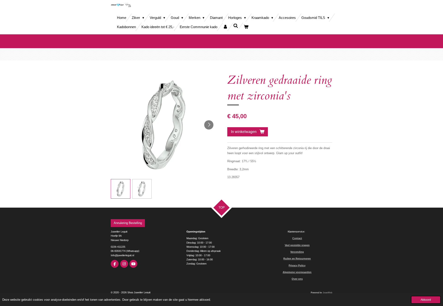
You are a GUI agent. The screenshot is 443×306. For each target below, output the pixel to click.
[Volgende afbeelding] (208, 124)
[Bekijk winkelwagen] (246, 27)
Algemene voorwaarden (297, 272)
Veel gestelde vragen (297, 245)
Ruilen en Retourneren (297, 258)
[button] (120, 189)
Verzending (297, 251)
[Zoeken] (235, 26)
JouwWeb (327, 292)
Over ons (297, 278)
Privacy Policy (297, 265)
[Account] (225, 27)
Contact (297, 238)
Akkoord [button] (426, 299)
